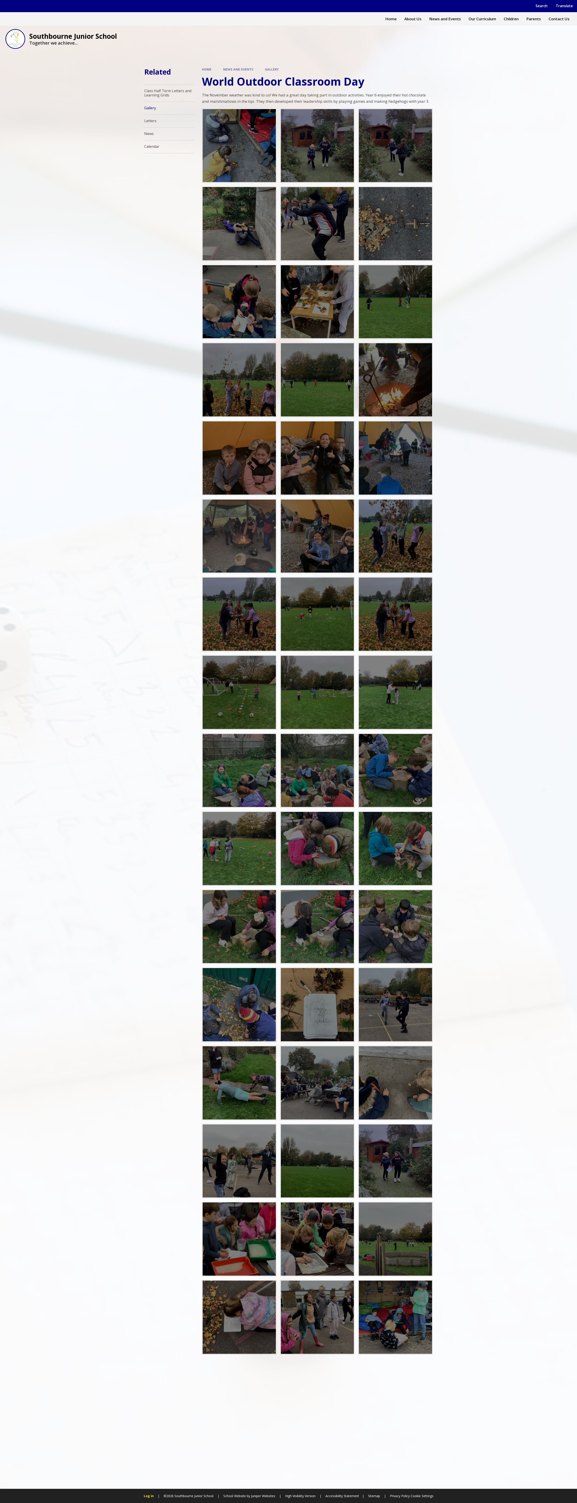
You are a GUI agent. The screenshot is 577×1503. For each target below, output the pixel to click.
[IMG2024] (317, 926)
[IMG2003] (317, 458)
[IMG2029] (317, 692)
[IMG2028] (239, 692)
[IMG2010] (239, 379)
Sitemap (374, 1496)
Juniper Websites (263, 1496)
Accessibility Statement (342, 1496)
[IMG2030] (395, 692)
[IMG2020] (395, 770)
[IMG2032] (239, 770)
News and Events (238, 69)
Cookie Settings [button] (422, 1496)
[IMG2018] (395, 848)
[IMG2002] (317, 536)
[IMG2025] (395, 926)
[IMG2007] (239, 614)
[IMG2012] (317, 614)
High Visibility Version (300, 1496)
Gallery (272, 69)
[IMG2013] (317, 379)
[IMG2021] (317, 848)
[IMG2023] (239, 926)
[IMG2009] (395, 536)
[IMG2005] (239, 458)
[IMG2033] (317, 770)
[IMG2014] (395, 301)
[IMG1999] (239, 536)
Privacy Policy (400, 1496)
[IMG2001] (395, 458)
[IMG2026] (239, 848)
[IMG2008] (395, 614)
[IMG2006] (395, 379)
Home (206, 69)
